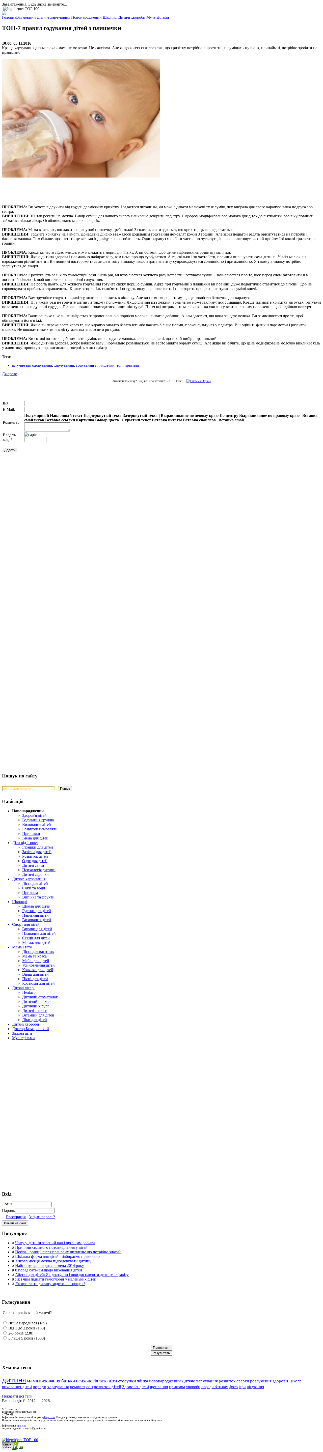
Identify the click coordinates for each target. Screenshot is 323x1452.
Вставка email (231, 420)
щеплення (159, 1386)
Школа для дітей (36, 906)
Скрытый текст (136, 420)
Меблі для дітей (35, 961)
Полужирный (36, 415)
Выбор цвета (107, 420)
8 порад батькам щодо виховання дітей (48, 1270)
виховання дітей (17, 1386)
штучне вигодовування (32, 365)
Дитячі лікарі (23, 988)
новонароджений (165, 1380)
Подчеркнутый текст (103, 415)
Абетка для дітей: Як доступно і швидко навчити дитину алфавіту (72, 1274)
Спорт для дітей (26, 924)
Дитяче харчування (28, 879)
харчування (64, 365)
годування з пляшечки (95, 365)
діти (113, 1380)
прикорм (177, 1386)
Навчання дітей (35, 915)
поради (39, 1386)
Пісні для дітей (35, 979)
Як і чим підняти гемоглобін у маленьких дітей (55, 1279)
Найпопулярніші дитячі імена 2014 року (49, 1265)
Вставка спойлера (199, 420)
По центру (229, 415)
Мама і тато (22, 947)
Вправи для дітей (37, 929)
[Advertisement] (77, 189)
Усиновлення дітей (38, 965)
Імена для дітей (35, 838)
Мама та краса (34, 956)
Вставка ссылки (60, 420)
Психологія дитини (39, 870)
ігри (242, 1386)
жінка (142, 1380)
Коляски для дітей (37, 970)
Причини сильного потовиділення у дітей (51, 1247)
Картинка (85, 420)
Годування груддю (38, 820)
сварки (242, 1381)
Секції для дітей (36, 938)
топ (120, 365)
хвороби (193, 1386)
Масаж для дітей (36, 942)
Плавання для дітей (39, 933)
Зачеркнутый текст (140, 415)
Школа (295, 1381)
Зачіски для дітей (36, 852)
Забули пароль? (42, 1217)
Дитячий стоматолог (40, 997)
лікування (255, 1386)
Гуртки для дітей (36, 911)
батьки (68, 1380)
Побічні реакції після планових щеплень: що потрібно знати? (68, 1252)
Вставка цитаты (167, 420)
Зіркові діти (22, 1033)
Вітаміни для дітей (38, 1015)
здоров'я (280, 1381)
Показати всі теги (17, 1396)
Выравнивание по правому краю (269, 415)
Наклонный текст (66, 415)
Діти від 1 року (25, 842)
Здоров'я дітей (34, 815)
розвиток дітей (107, 1386)
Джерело (9, 374)
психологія (87, 1380)
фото (233, 1386)
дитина (14, 1379)
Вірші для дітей (35, 974)
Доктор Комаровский (30, 1029)
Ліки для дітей (34, 1020)
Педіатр (29, 992)
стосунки (127, 1380)
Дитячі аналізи (34, 1010)
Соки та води (33, 888)
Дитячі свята (33, 865)
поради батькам (214, 1386)
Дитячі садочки (35, 874)
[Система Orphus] (197, 381)
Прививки (31, 833)
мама (32, 1380)
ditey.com (49, 1417)
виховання (49, 1380)
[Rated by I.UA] (13, 1448)
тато (103, 1380)
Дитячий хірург (35, 1006)
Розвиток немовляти (40, 829)
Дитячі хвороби (25, 1024)
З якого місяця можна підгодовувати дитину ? (54, 1261)
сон (89, 1386)
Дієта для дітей (35, 883)
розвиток (227, 1381)
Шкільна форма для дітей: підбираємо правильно (57, 1256)
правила (132, 365)
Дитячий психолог (38, 1001)
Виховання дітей (36, 824)
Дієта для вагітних (38, 951)
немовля (77, 1386)
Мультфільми (23, 1038)
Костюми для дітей (38, 983)
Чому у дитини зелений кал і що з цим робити (55, 1243)
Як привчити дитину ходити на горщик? (50, 1284)
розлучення (261, 1381)
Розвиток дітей (35, 856)
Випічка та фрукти (38, 897)
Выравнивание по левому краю (190, 415)
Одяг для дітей (34, 861)
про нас (21, 1425)
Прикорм (30, 892)
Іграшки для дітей (37, 847)
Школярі (19, 901)
